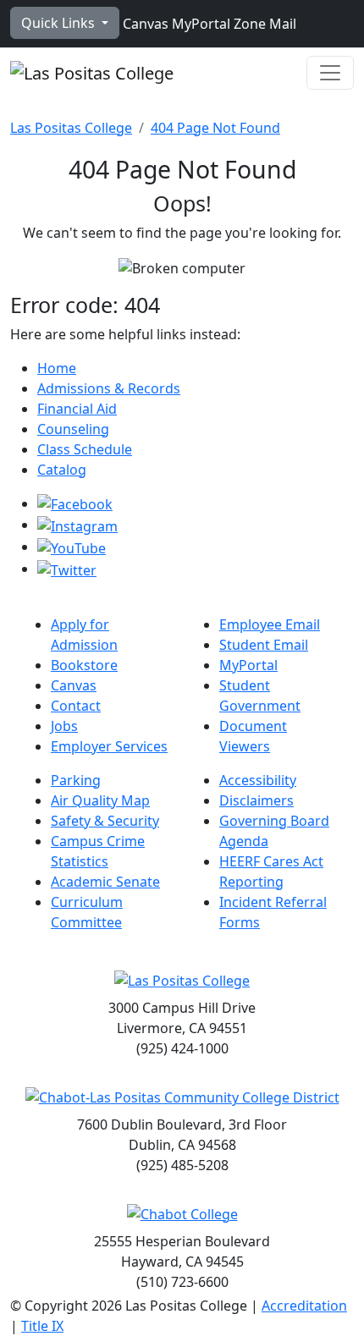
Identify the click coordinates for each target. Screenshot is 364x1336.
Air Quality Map (100, 800)
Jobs (64, 726)
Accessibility (257, 780)
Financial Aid (77, 408)
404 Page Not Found (215, 127)
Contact (76, 705)
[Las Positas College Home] (92, 73)
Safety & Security (105, 820)
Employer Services (109, 746)
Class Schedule (84, 449)
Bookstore (84, 665)
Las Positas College (71, 127)
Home (56, 368)
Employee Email (269, 624)
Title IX (42, 1326)
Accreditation (304, 1305)
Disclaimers (256, 800)
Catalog (61, 469)
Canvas (143, 23)
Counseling (73, 429)
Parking (76, 780)
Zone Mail (263, 23)
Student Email (263, 644)
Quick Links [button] (59, 23)
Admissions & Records (108, 388)
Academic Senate (105, 881)
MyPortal (199, 23)
